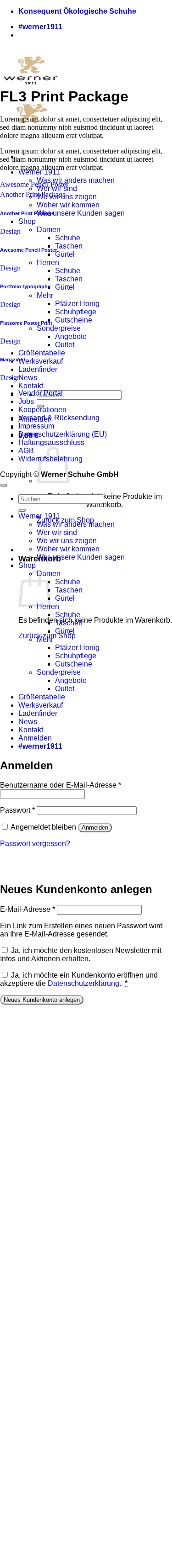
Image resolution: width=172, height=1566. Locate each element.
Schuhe (67, 238)
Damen (49, 229)
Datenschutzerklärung (83, 983)
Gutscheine (73, 320)
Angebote (71, 336)
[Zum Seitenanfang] (3, 485)
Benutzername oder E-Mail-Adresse (60, 785)
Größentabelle (41, 353)
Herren (48, 262)
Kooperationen (42, 409)
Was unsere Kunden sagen (81, 213)
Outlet (64, 345)
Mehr (45, 295)
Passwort (17, 810)
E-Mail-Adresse (27, 909)
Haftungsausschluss (51, 442)
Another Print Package (33, 194)
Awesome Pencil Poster (34, 184)
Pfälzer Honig (77, 303)
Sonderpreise (59, 328)
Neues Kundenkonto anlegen (42, 999)
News (27, 377)
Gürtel (65, 254)
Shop (27, 221)
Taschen (69, 246)
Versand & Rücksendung (59, 418)
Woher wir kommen (68, 205)
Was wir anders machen (76, 180)
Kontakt (30, 386)
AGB (26, 451)
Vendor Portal (40, 393)
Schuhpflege (75, 312)
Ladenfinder (37, 369)
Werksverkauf (40, 361)
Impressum (36, 426)
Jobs (26, 401)
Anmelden (95, 827)
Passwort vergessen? (35, 843)
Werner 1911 (39, 172)
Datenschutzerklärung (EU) (62, 434)
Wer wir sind (57, 532)
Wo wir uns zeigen (67, 197)
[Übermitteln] (22, 510)
